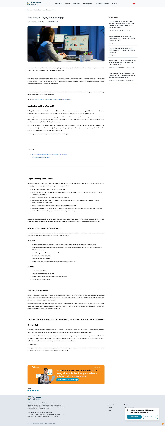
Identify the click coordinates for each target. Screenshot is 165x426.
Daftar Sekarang (150, 417)
